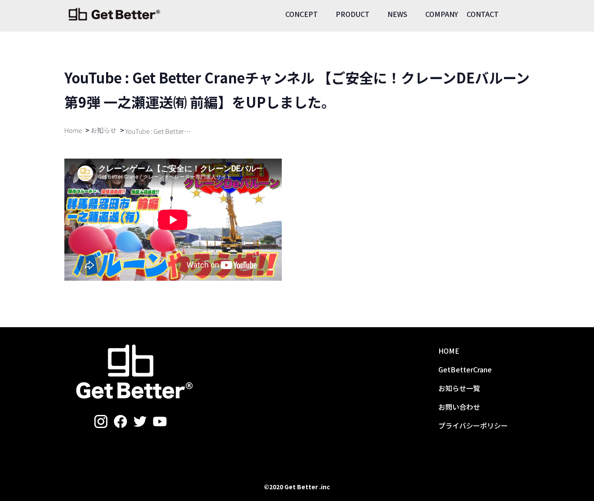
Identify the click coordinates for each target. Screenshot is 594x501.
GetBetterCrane (465, 369)
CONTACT (483, 14)
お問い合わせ (459, 406)
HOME (448, 350)
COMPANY (441, 14)
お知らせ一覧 (459, 388)
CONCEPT (301, 14)
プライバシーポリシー (473, 425)
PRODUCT (353, 14)
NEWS (397, 14)
